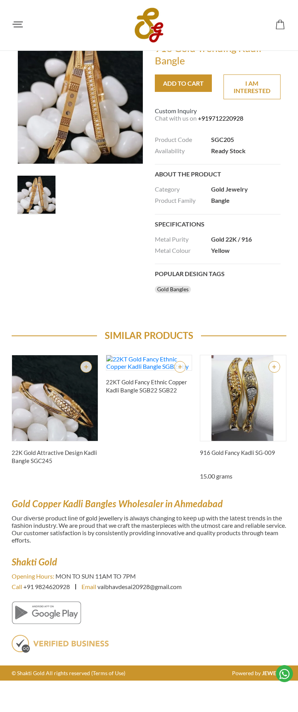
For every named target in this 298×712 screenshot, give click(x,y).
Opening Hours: (33, 576)
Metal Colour (173, 250)
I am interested (252, 86)
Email (88, 586)
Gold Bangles (173, 289)
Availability (170, 150)
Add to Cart (183, 83)
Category (167, 189)
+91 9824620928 (46, 586)
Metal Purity (172, 239)
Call (17, 586)
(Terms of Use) (108, 673)
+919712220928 (220, 118)
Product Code (173, 139)
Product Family (175, 200)
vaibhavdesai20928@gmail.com (139, 586)
